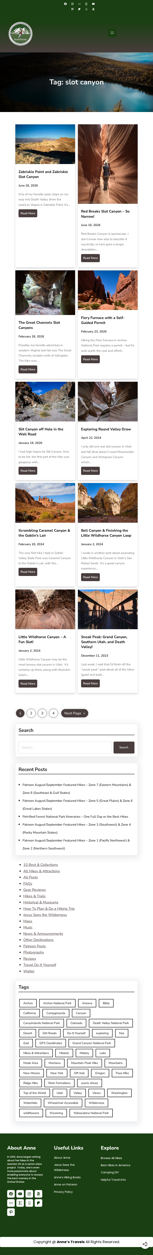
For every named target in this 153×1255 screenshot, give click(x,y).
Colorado (76, 1023)
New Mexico (31, 1073)
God (26, 1043)
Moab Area (30, 1063)
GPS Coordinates (50, 1043)
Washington (119, 1093)
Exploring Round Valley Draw (106, 429)
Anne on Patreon (65, 1184)
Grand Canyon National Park (92, 1043)
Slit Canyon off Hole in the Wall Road (41, 432)
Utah (60, 1093)
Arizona (87, 1003)
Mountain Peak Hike (84, 1063)
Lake (103, 1053)
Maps (27, 921)
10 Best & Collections (40, 864)
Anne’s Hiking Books (67, 1177)
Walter (28, 971)
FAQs (27, 883)
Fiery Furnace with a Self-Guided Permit (103, 320)
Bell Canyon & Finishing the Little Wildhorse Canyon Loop (106, 533)
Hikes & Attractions (36, 1053)
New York (56, 1073)
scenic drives (89, 1083)
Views (96, 1093)
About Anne (62, 1158)
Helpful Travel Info (113, 1180)
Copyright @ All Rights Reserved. (76, 1241)
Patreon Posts (34, 946)
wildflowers (31, 1113)
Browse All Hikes (111, 1158)
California (29, 1013)
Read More (28, 213)
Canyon (81, 1013)
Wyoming (56, 1113)
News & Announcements (43, 933)
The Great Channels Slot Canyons (39, 325)
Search (123, 747)
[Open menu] (112, 32)
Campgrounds (55, 1013)
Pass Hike (122, 1073)
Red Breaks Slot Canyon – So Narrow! (105, 214)
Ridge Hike (30, 1083)
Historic (64, 1053)
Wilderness (96, 1103)
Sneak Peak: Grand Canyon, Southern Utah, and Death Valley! (104, 642)
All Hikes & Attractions (41, 871)
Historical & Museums (40, 902)
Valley (78, 1093)
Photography (33, 952)
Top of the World (34, 1093)
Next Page (74, 713)
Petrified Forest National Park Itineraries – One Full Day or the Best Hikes (75, 816)
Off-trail (79, 1073)
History (84, 1053)
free (121, 1033)
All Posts (30, 877)
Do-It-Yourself (76, 1033)
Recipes (29, 958)
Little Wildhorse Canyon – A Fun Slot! (42, 639)
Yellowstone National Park (91, 1113)
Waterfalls (30, 1103)
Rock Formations (59, 1083)
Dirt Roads (50, 1033)
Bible (106, 1003)
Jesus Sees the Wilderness (45, 914)
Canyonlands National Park (41, 1023)
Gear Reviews (34, 889)
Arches (28, 1003)
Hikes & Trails (34, 896)
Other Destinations (38, 939)
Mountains (116, 1063)
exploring (102, 1033)
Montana (55, 1063)
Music (27, 927)
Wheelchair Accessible (63, 1103)
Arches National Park (57, 1003)
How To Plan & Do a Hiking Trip (49, 908)
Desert (27, 1033)
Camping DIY (110, 1172)
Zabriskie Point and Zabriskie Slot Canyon (43, 174)
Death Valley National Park (111, 1023)
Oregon (100, 1073)
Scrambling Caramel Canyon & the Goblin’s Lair (44, 533)
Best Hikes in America (115, 1165)
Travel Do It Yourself (39, 964)
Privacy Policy (63, 1192)
